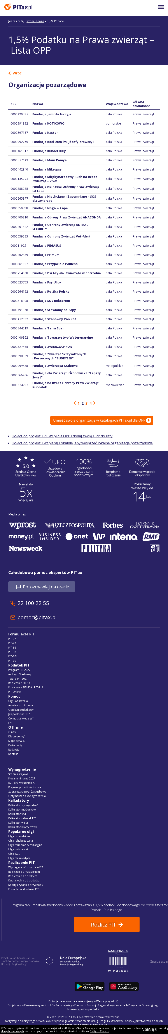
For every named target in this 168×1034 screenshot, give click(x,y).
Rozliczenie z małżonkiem (24, 872)
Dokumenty (15, 745)
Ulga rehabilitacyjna (20, 840)
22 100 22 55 (33, 603)
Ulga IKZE (14, 854)
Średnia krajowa (18, 774)
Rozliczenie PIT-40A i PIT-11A (26, 687)
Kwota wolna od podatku (23, 880)
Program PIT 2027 (19, 670)
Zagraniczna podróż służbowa (27, 791)
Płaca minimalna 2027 (21, 778)
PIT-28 (12, 643)
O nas (12, 732)
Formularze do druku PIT (23, 889)
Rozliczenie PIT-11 (19, 683)
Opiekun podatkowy (20, 710)
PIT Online (14, 692)
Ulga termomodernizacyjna (25, 845)
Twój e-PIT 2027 (18, 679)
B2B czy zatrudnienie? (21, 783)
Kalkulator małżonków (22, 809)
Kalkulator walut (18, 823)
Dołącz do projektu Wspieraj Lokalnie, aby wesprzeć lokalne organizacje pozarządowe (82, 443)
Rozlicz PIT (103, 924)
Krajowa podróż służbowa (24, 787)
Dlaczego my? (16, 736)
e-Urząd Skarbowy (19, 674)
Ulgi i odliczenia (18, 701)
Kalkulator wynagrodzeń (23, 805)
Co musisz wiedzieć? (20, 718)
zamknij (148, 1029)
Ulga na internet (18, 849)
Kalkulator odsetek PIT (22, 818)
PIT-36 (12, 647)
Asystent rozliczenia (20, 705)
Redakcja (13, 749)
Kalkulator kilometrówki (22, 827)
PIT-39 (12, 661)
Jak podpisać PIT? (19, 714)
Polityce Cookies (99, 1031)
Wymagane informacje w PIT (25, 867)
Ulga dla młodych (19, 858)
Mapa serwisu (16, 741)
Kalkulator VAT (17, 814)
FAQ (11, 723)
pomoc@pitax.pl (37, 617)
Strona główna (35, 21)
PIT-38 (12, 652)
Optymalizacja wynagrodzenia (27, 796)
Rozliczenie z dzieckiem (22, 876)
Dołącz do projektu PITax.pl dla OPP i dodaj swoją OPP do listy (62, 436)
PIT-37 (12, 639)
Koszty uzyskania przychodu (25, 885)
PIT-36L (12, 656)
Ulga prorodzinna (19, 836)
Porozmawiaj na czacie (46, 587)
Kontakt (13, 754)
